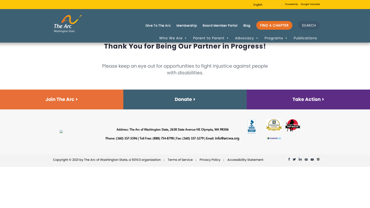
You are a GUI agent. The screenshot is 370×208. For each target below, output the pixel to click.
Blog (247, 25)
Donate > (185, 99)
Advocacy (244, 38)
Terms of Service (180, 160)
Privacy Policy (210, 160)
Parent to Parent (209, 38)
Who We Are (170, 38)
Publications (305, 38)
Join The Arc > (61, 99)
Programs (274, 38)
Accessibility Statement (245, 160)
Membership (187, 25)
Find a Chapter (274, 25)
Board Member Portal (220, 25)
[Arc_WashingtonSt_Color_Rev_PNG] (67, 23)
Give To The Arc (158, 25)
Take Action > (308, 99)
